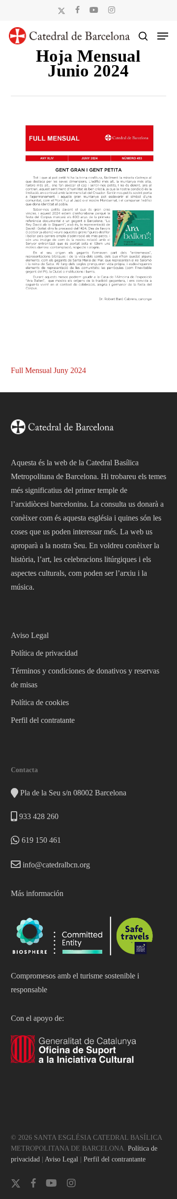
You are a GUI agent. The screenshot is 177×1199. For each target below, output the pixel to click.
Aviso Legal (30, 635)
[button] (162, 36)
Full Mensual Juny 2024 (48, 370)
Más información (37, 893)
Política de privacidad (44, 653)
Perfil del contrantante (115, 1159)
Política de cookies (40, 702)
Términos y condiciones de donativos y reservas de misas (85, 678)
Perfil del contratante (43, 720)
